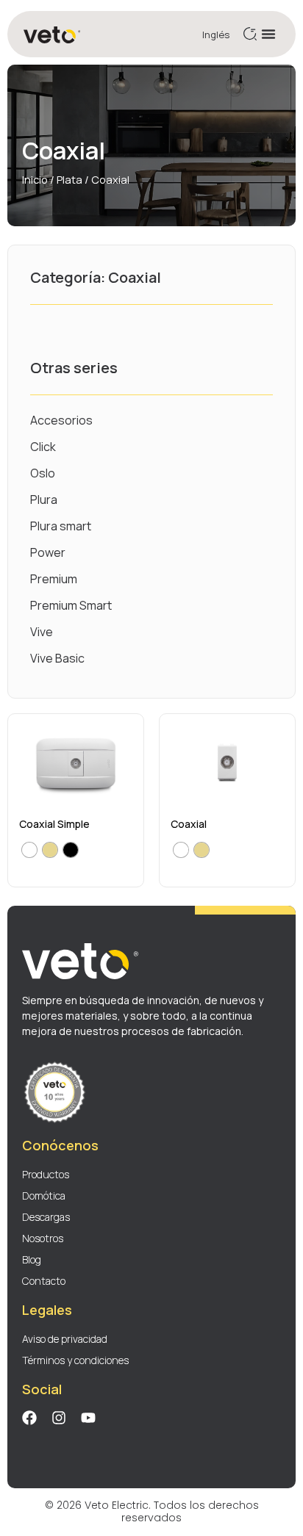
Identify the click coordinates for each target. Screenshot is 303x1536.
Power (47, 552)
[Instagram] (58, 1417)
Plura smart (60, 526)
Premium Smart (71, 605)
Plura (43, 499)
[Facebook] (29, 1417)
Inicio (35, 179)
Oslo (42, 473)
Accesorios (61, 420)
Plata (69, 179)
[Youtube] (88, 1417)
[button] (268, 34)
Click (43, 447)
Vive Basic (57, 658)
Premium (53, 579)
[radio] (29, 850)
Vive (41, 632)
